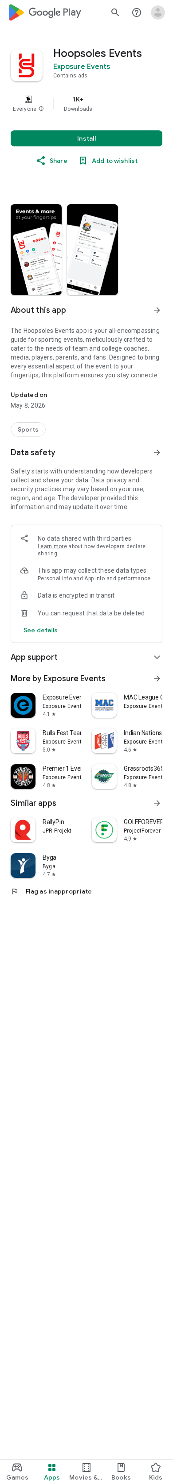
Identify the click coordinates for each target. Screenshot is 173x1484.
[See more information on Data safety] (157, 452)
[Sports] (28, 429)
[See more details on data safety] (41, 630)
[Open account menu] (158, 12)
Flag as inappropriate (51, 891)
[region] (86, 103)
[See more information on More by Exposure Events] (157, 678)
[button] (41, 109)
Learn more (52, 546)
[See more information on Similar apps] (157, 803)
